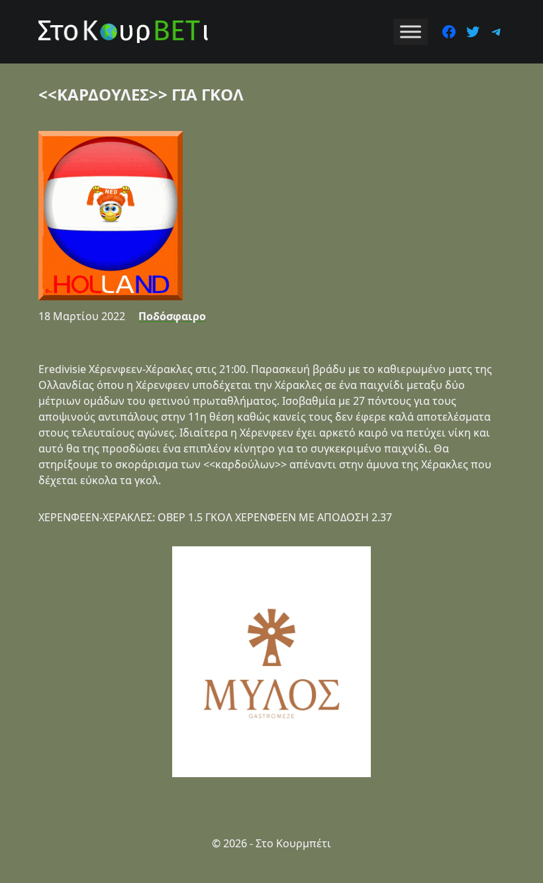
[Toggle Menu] (410, 31)
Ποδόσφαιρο (172, 316)
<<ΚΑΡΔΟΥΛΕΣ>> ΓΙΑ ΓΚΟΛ (141, 94)
